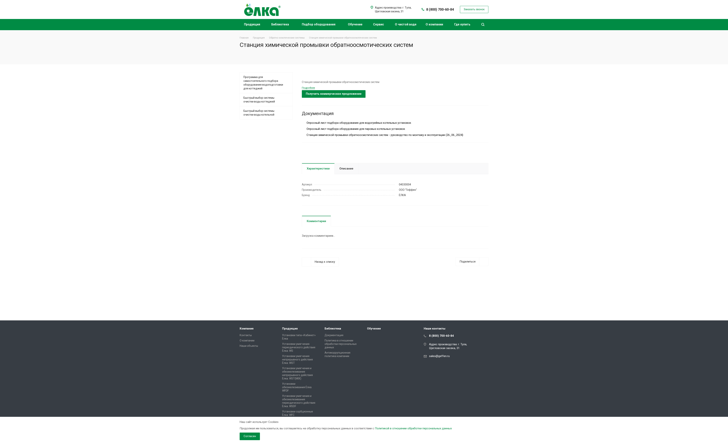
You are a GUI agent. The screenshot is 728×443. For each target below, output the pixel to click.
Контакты (246, 335)
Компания (246, 328)
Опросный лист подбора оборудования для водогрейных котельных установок (358, 123)
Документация (334, 335)
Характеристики (318, 168)
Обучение (355, 24)
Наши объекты (249, 345)
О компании (435, 24)
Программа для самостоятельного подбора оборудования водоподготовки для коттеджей (263, 83)
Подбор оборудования (319, 24)
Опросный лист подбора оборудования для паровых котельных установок (355, 129)
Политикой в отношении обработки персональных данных (413, 428)
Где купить (462, 24)
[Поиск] (482, 24)
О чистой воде (406, 24)
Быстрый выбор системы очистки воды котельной (258, 112)
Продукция (252, 24)
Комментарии (316, 221)
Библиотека (280, 24)
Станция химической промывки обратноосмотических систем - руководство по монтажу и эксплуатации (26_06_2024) (384, 135)
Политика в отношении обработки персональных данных (341, 344)
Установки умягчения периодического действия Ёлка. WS (298, 347)
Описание (346, 168)
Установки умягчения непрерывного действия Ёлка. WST (297, 359)
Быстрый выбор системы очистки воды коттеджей (259, 99)
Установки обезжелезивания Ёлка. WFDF (297, 387)
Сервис (379, 24)
